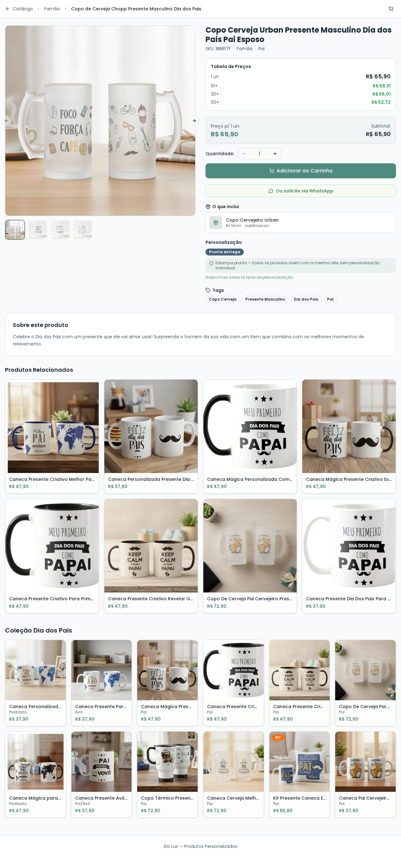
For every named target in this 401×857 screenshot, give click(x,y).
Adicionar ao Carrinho (305, 170)
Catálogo (23, 9)
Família (52, 9)
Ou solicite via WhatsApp (304, 191)
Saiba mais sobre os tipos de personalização (249, 277)
